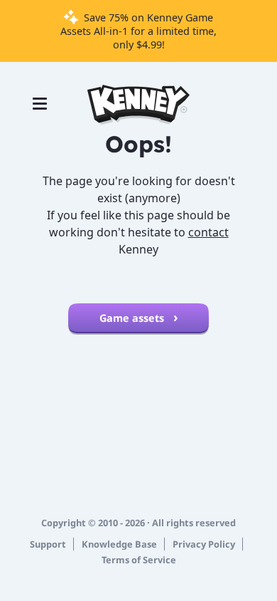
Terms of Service (139, 559)
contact (208, 232)
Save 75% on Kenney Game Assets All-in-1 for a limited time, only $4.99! (138, 31)
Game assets (133, 318)
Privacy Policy (204, 544)
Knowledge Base (119, 544)
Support (48, 544)
